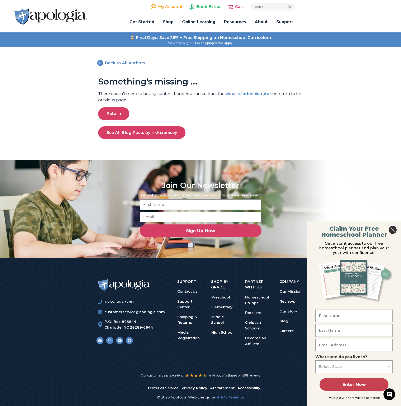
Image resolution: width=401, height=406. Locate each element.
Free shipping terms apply (212, 43)
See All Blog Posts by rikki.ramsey (142, 132)
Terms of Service (163, 388)
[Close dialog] (392, 230)
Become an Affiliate (255, 341)
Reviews (287, 301)
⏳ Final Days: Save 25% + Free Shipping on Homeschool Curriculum (200, 37)
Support (284, 21)
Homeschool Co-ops (257, 300)
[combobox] (353, 367)
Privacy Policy (194, 388)
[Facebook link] (100, 340)
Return (114, 113)
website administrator (248, 93)
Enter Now (354, 384)
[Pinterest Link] (129, 340)
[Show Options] (389, 367)
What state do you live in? (341, 357)
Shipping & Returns (187, 320)
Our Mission (290, 291)
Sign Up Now (200, 230)
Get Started (141, 21)
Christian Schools (253, 325)
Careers (286, 331)
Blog (283, 321)
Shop (168, 21)
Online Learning (198, 21)
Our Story (288, 311)
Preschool (220, 297)
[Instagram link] (110, 340)
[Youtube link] (119, 340)
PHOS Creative (230, 397)
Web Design (199, 397)
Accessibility (248, 388)
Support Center (184, 304)
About (261, 21)
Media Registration (188, 335)
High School (222, 332)
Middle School (217, 320)
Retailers (253, 313)
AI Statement (222, 388)
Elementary (221, 307)
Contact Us (187, 291)
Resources (235, 21)
